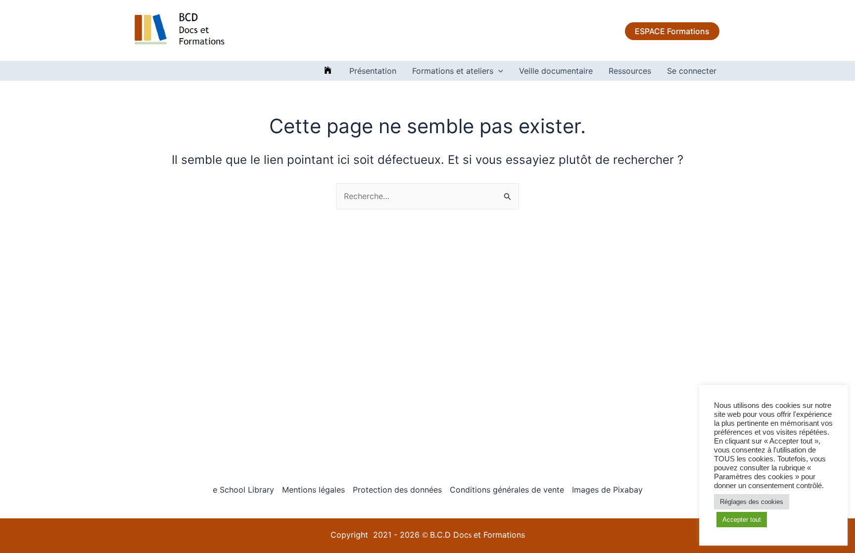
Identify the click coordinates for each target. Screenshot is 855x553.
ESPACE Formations (672, 31)
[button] (498, 71)
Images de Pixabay (607, 490)
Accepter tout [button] (741, 519)
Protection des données (397, 490)
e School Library (243, 490)
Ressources (630, 71)
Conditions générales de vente (507, 490)
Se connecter (691, 71)
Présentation (372, 71)
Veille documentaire (556, 71)
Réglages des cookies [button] (751, 501)
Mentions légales (313, 490)
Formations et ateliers (452, 71)
